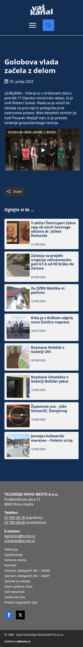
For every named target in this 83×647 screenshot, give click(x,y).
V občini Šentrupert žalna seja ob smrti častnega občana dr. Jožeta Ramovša (53, 229)
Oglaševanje (13, 555)
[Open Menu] (32, 25)
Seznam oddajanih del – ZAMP (26, 576)
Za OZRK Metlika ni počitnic (48, 290)
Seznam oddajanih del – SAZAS (27, 571)
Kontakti (10, 565)
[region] (41, 612)
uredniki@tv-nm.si (19, 540)
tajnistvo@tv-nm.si (19, 536)
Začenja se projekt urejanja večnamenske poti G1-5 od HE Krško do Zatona (52, 262)
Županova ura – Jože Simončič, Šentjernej (49, 408)
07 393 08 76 (14, 517)
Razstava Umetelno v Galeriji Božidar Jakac (50, 379)
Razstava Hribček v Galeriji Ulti (47, 349)
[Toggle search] (48, 25)
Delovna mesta (15, 560)
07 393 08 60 (14, 522)
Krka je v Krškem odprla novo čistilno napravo (52, 320)
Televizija (11, 549)
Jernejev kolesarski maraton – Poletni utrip (52, 438)
